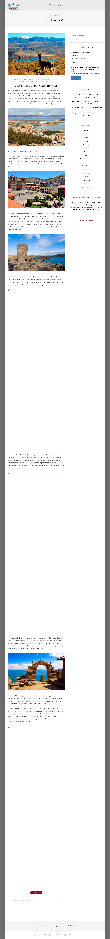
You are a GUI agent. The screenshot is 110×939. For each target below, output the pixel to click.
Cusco (86, 138)
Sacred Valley (86, 166)
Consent (74, 63)
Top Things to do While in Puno (36, 86)
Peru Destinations (28, 79)
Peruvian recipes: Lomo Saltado (87, 94)
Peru (16, 79)
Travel (54, 79)
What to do (35, 81)
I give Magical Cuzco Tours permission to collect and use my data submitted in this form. (85, 69)
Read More (36, 892)
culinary (86, 134)
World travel (47, 81)
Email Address (75, 55)
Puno (39, 79)
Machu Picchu (86, 148)
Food (86, 141)
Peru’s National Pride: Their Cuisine (87, 98)
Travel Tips (24, 81)
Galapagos (86, 145)
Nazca (86, 152)
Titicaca (46, 79)
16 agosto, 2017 (18, 901)
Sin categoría (86, 169)
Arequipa (86, 131)
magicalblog (33, 901)
